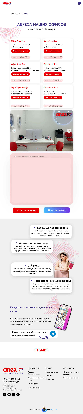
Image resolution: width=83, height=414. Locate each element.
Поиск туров (33, 383)
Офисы (24, 13)
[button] (26, 210)
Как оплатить (68, 368)
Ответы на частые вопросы (70, 373)
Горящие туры (33, 368)
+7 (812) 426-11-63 (11, 379)
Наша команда (52, 372)
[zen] (18, 395)
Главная (14, 13)
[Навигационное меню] (79, 3)
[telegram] (4, 395)
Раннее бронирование (34, 373)
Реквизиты (50, 379)
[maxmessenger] (13, 395)
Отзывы (49, 376)
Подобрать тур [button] (34, 387)
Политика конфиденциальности (12, 390)
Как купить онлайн (71, 378)
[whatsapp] (9, 395)
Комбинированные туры (35, 379)
